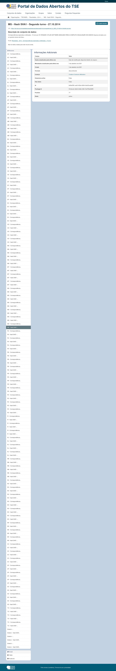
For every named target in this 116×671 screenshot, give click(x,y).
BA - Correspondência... (14, 139)
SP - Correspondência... (14, 565)
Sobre (50, 13)
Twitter (10, 655)
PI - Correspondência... (13, 416)
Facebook (11, 658)
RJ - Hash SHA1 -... (12, 441)
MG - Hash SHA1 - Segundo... (53, 17)
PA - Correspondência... (14, 331)
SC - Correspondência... (14, 544)
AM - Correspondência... (14, 118)
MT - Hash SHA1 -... (12, 270)
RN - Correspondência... (14, 459)
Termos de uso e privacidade (63, 667)
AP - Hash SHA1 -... (12, 100)
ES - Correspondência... (14, 203)
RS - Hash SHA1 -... (12, 483)
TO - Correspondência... (14, 608)
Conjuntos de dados (14, 13)
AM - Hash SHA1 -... (12, 121)
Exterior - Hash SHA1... (13, 633)
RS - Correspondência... (14, 480)
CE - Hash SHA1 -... (12, 164)
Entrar (106, 1)
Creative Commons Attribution (77, 74)
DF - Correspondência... (14, 181)
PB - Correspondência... (14, 352)
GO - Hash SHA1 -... (12, 228)
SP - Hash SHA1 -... (12, 569)
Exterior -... (10, 629)
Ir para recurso (102, 23)
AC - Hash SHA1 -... (12, 57)
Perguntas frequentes (72, 13)
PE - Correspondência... (14, 395)
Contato (58, 13)
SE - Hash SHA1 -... (12, 590)
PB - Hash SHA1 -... (12, 356)
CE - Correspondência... (14, 160)
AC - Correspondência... (14, 54)
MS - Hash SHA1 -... (12, 292)
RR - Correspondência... (14, 522)
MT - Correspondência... (14, 267)
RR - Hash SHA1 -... (12, 526)
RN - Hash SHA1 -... (12, 462)
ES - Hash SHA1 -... (12, 206)
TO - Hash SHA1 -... (12, 611)
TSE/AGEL (24, 17)
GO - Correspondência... (14, 224)
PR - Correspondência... (14, 373)
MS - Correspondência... (14, 288)
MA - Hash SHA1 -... (12, 249)
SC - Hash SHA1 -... (12, 547)
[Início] (8, 17)
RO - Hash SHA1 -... (12, 505)
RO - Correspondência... (14, 501)
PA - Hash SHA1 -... (12, 334)
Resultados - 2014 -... (35, 17)
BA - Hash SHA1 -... (12, 142)
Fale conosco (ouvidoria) (47, 667)
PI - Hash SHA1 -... (12, 419)
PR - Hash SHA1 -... (12, 377)
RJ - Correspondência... (14, 437)
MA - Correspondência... (14, 245)
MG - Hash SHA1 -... (12, 313)
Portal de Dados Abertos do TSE (48, 6)
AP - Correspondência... (14, 96)
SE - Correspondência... (14, 586)
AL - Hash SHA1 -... (12, 78)
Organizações (30, 13)
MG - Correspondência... (14, 309)
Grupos (41, 13)
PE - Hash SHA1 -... (12, 398)
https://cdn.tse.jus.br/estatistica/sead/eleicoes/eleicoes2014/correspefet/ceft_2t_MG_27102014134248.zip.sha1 (41, 28)
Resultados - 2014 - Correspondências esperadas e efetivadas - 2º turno (31, 41)
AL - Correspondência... (14, 75)
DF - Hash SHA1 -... (12, 185)
